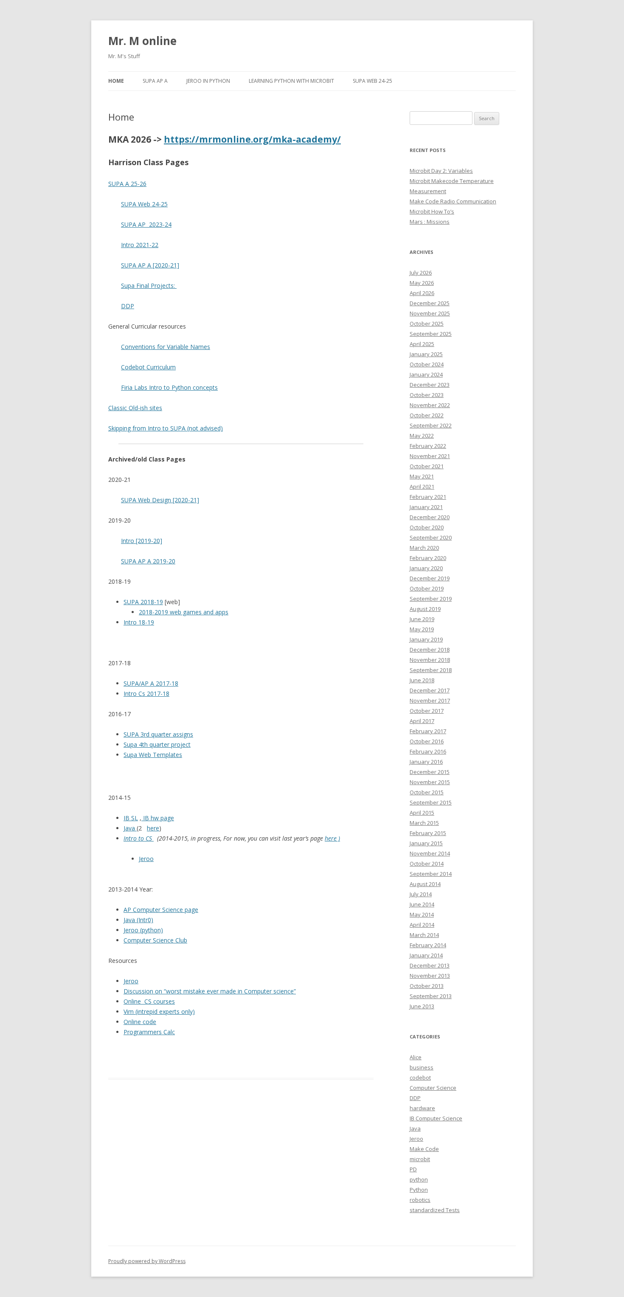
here (153, 828)
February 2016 (428, 751)
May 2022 (422, 435)
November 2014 (430, 853)
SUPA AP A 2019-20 (148, 561)
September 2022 (431, 425)
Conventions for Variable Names (165, 347)
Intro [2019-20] (141, 541)
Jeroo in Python (208, 80)
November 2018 (430, 660)
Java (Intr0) (138, 920)
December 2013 (430, 965)
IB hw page (157, 818)
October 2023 (427, 395)
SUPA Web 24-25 (372, 80)
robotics (420, 1200)
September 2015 (431, 802)
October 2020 (427, 527)
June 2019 (422, 619)
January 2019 (426, 639)
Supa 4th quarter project (157, 744)
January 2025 (426, 354)
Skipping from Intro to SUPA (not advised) (165, 428)
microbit (420, 1159)
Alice (416, 1057)
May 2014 (422, 914)
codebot (420, 1077)
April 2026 (422, 293)
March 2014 (424, 935)
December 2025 (430, 303)
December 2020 (430, 517)
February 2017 (428, 731)
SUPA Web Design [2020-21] (160, 500)
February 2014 (428, 945)
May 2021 (422, 476)
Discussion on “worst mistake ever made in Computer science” (210, 991)
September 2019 (431, 598)
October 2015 (427, 792)
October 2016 (427, 741)
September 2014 (431, 874)
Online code (140, 1022)
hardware (422, 1108)
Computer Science (433, 1088)
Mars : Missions (430, 221)
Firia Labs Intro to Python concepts (169, 387)
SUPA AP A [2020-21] (150, 265)
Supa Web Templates (153, 755)
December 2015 (430, 772)
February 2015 (428, 833)
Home (116, 80)
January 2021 (426, 507)
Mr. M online (142, 40)
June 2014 (422, 904)
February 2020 (428, 558)
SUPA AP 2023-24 (146, 224)
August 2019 (425, 609)
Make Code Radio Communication (453, 201)
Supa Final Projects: (149, 285)
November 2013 (430, 975)
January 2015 (426, 843)
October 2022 (427, 415)
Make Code (424, 1149)
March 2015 (424, 823)
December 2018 (430, 649)
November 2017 (430, 700)
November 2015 (430, 782)
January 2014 (426, 955)
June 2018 (422, 680)
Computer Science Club (155, 940)
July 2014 (421, 894)
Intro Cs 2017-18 (146, 693)
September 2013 (431, 996)
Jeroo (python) (143, 930)
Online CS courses (149, 1001)
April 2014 (422, 924)
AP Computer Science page (161, 910)
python (419, 1179)
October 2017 (427, 711)
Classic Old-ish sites (135, 408)
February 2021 (428, 497)
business (421, 1067)
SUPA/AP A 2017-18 (151, 683)
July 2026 (421, 272)
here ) (332, 838)
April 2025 (422, 344)
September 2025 (431, 334)
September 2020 (431, 537)
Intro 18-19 (139, 622)
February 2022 (428, 446)
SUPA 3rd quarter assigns (158, 734)
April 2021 (422, 486)
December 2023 (430, 384)
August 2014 (425, 884)
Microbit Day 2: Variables (441, 170)
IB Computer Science (436, 1118)
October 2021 (427, 466)
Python (419, 1189)
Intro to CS (139, 838)
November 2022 (430, 405)
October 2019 (427, 588)
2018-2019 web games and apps (183, 612)
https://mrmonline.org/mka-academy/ (252, 139)
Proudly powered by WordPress (147, 1261)
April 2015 (422, 812)
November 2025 (430, 313)
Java (130, 828)
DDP (127, 306)
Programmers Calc (149, 1032)
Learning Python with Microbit (291, 80)
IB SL (131, 818)
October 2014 (427, 863)
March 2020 (424, 547)
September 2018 (431, 670)
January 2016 (426, 761)
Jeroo (146, 859)
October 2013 (427, 986)
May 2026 (422, 283)
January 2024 (426, 374)
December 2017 (430, 690)
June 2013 (422, 1006)
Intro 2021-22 (139, 245)
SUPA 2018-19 (143, 602)
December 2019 (430, 578)
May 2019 (422, 629)
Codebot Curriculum (148, 367)
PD (413, 1169)
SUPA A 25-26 (127, 184)
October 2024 (427, 364)
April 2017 (422, 721)
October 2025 (427, 323)
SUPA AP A (155, 80)
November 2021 (430, 456)
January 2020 (426, 568)
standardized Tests (435, 1210)
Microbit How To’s (432, 211)
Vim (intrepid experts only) (159, 1011)
